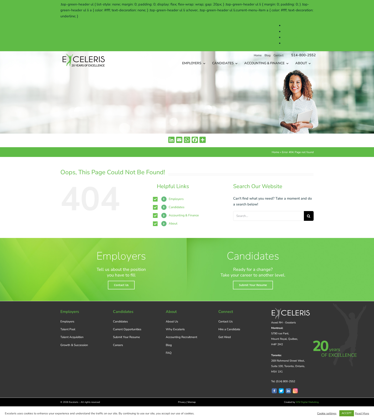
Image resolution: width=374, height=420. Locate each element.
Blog (169, 345)
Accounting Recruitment (181, 337)
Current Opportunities (127, 329)
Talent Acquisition (72, 337)
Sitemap (191, 402)
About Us (172, 321)
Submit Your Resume (126, 337)
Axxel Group (293, 25)
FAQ (169, 353)
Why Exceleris (175, 329)
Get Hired (224, 337)
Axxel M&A (292, 37)
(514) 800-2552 (285, 381)
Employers (176, 199)
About (173, 223)
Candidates (176, 207)
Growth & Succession (74, 345)
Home (275, 152)
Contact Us (225, 321)
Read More (362, 413)
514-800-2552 (303, 55)
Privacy (182, 402)
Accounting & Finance (184, 215)
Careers (118, 345)
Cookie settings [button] (326, 413)
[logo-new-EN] (83, 53)
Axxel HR (290, 31)
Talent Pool (67, 329)
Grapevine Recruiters (299, 43)
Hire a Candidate (229, 329)
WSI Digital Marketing (307, 402)
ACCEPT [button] (347, 413)
